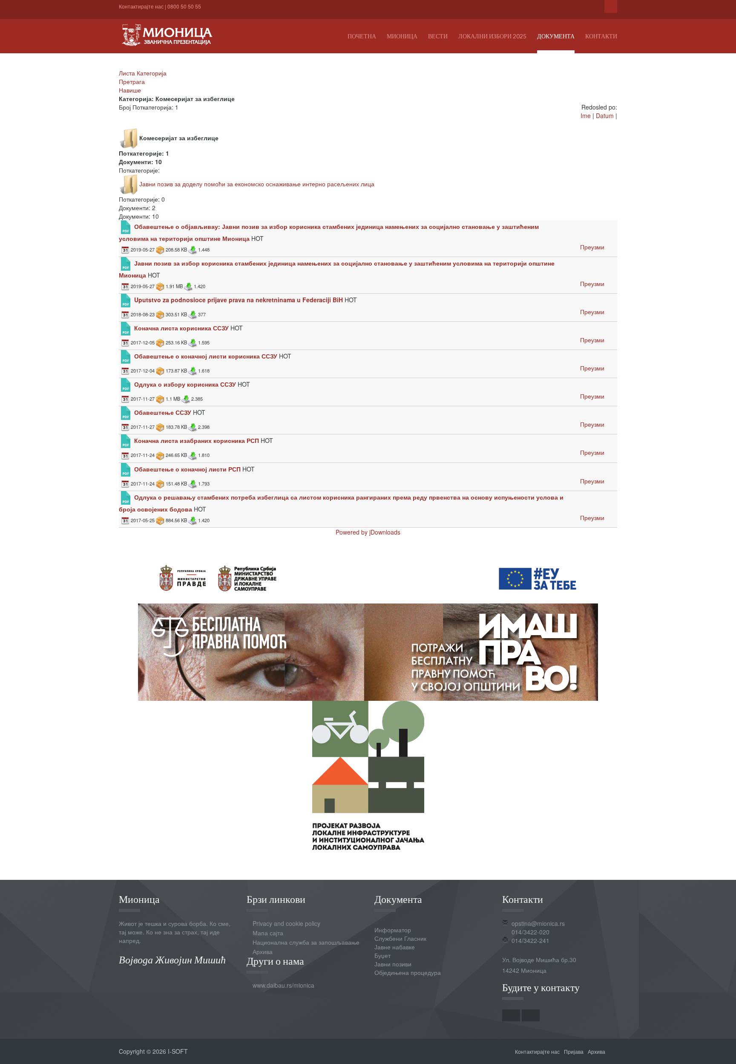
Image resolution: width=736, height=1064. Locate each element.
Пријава (574, 1051)
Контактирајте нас (141, 6)
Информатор (392, 929)
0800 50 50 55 (184, 6)
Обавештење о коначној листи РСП (188, 468)
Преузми (592, 247)
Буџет (382, 955)
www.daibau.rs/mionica (283, 985)
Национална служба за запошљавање (306, 942)
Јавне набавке (394, 947)
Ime (586, 115)
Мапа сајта (268, 932)
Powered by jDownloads (368, 532)
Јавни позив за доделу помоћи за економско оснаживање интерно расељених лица (256, 183)
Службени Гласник (400, 938)
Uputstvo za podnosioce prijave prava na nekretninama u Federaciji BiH (238, 299)
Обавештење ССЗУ (162, 412)
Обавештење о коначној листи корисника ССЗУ (205, 356)
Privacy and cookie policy (286, 923)
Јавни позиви (392, 964)
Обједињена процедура (407, 972)
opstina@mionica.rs (538, 923)
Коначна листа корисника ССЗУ (181, 328)
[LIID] (368, 774)
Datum (605, 115)
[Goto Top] (614, 1051)
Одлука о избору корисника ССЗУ (185, 384)
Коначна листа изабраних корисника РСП (196, 440)
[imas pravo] (368, 625)
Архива (263, 951)
